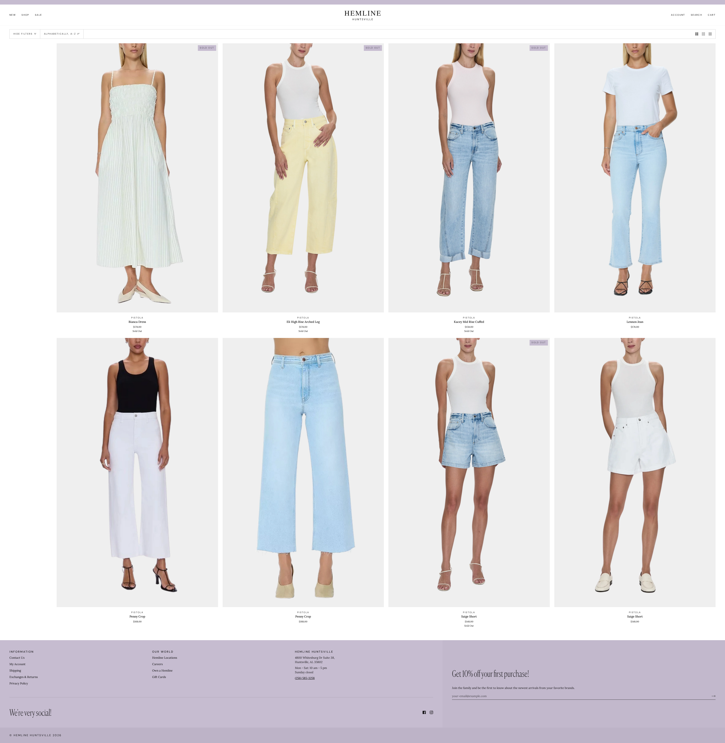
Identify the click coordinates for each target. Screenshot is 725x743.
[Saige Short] (635, 472)
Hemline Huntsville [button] (314, 652)
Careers (157, 664)
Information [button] (21, 652)
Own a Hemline (162, 670)
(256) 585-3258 (305, 678)
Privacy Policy (18, 683)
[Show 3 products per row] (703, 34)
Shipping (15, 670)
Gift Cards (159, 677)
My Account (17, 664)
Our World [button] (162, 652)
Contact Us (17, 657)
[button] (25, 15)
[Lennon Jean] (635, 177)
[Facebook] (424, 712)
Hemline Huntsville (32, 735)
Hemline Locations (164, 657)
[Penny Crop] (137, 472)
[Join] (711, 696)
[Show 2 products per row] (696, 34)
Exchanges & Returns (23, 677)
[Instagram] (431, 712)
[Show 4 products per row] (711, 34)
